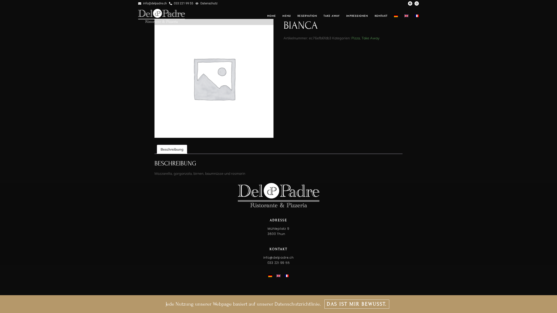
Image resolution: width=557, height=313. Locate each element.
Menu (286, 16)
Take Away (370, 38)
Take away (332, 16)
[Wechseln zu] (396, 16)
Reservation (307, 16)
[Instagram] (416, 3)
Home (271, 16)
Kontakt (381, 16)
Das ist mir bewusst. (357, 304)
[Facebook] (410, 3)
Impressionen (357, 16)
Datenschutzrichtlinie (297, 304)
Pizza (355, 38)
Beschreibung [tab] (172, 149)
